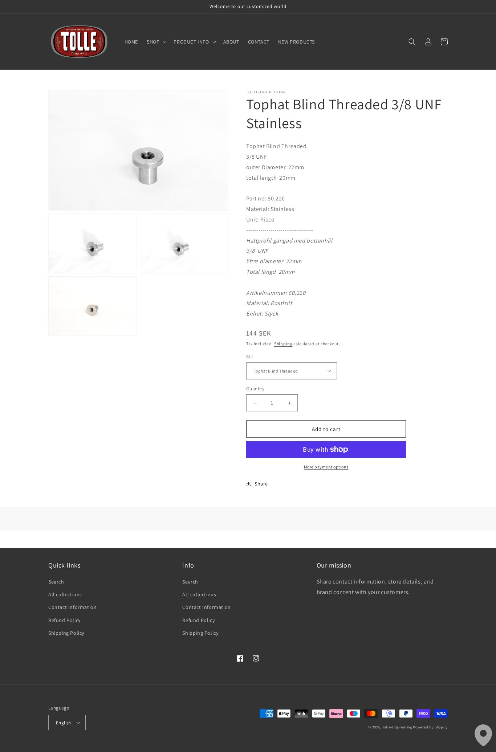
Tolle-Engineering (397, 727)
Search (56, 581)
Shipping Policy (66, 633)
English (63, 723)
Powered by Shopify (430, 727)
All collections (65, 594)
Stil (249, 356)
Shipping (283, 343)
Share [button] (261, 483)
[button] (155, 41)
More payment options (326, 467)
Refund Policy (64, 620)
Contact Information (72, 607)
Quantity (255, 389)
